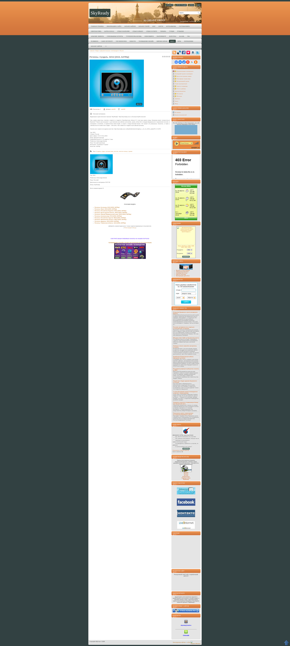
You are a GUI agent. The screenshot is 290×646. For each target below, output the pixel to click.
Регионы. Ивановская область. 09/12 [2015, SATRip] (110, 219)
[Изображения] (101, 164)
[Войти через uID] (176, 62)
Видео (97, 50)
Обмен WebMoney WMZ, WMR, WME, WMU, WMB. (186, 246)
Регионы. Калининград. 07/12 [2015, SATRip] (108, 216)
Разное (176, 101)
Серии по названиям (181, 86)
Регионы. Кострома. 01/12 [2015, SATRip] (107, 207)
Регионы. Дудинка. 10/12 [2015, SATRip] (107, 221)
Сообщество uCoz (181, 273)
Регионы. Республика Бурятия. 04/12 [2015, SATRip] (110, 210)
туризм (130, 151)
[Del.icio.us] (179, 52)
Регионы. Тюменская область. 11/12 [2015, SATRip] (110, 223)
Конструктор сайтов (179, 642)
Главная (91, 50)
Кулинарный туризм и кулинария (183, 73)
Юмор (176, 103)
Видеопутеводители (180, 91)
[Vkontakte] (193, 52)
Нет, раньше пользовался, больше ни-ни (187, 438)
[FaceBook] (183, 52)
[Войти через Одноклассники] (195, 62)
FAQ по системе (181, 274)
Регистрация (128, 227)
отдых (103, 151)
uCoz (189, 642)
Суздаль (98, 151)
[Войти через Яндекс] (188, 62)
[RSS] (174, 52)
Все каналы (178, 112)
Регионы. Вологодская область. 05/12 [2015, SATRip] (111, 212)
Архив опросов (184, 450)
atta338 (113, 109)
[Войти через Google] (192, 62)
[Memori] (188, 52)
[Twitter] (197, 52)
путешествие (109, 151)
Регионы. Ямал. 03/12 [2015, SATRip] (106, 209)
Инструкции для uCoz (183, 275)
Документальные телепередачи (109, 50)
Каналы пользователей (181, 115)
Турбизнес (177, 98)
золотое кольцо (123, 151)
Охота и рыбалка (181, 88)
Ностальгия (179, 93)
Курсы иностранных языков (183, 76)
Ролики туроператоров (181, 83)
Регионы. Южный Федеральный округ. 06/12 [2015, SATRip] (113, 214)
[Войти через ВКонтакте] (180, 62)
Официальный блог (182, 271)
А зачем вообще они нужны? (183, 446)
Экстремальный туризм (182, 81)
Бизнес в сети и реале (183, 270)
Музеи (122, 50)
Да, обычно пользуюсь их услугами (185, 436)
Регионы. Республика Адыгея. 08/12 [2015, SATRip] (110, 217)
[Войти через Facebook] (184, 62)
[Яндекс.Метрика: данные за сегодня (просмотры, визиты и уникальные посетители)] (196, 642)
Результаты (176, 450)
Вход (134, 227)
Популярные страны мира (183, 78)
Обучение (179, 96)
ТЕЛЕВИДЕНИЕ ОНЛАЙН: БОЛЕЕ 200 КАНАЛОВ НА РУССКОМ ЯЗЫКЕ (130, 242)
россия (116, 151)
